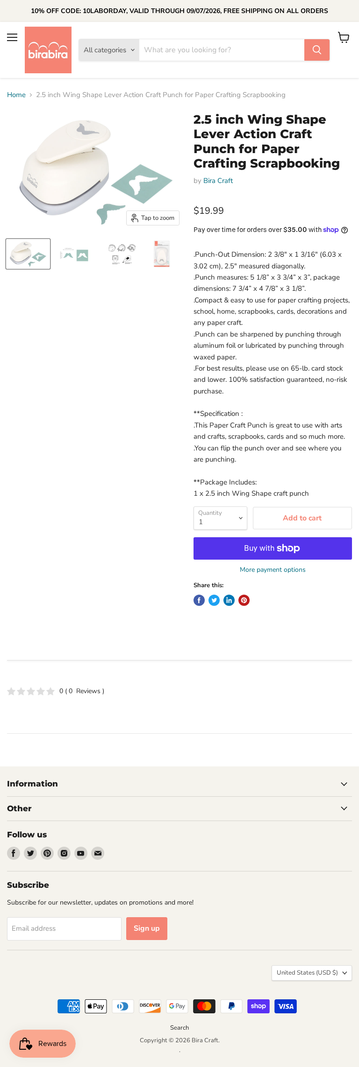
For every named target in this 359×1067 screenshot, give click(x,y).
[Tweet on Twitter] (214, 600)
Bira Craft (218, 180)
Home (16, 95)
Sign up (147, 928)
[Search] (317, 50)
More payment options (273, 570)
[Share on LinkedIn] (229, 600)
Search (179, 1028)
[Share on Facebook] (199, 600)
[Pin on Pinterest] (244, 600)
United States (307, 973)
